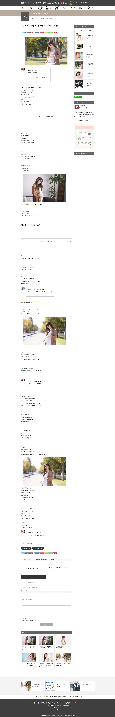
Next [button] (96, 685)
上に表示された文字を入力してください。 (29, 620)
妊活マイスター (48, 559)
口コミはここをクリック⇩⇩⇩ (81, 120)
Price (31, 8)
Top (23, 8)
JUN (26, 559)
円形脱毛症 (57, 8)
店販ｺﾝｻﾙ (74, 8)
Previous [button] (19, 685)
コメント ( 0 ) (33, 576)
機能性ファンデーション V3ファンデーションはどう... (89, 83)
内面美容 (37, 559)
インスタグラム (38, 548)
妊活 (64, 8)
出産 (40, 559)
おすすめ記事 (79, 30)
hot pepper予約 (48, 8)
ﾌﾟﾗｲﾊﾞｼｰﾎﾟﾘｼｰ (90, 8)
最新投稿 (89, 30)
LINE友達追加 (26, 548)
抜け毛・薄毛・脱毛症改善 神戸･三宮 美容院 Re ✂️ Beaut (44, 3)
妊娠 (42, 559)
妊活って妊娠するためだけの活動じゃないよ (89, 64)
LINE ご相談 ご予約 (40, 8)
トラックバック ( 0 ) (59, 576)
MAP (81, 8)
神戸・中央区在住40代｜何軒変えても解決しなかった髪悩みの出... (87, 685)
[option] (33, 686)
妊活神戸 (53, 559)
